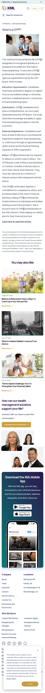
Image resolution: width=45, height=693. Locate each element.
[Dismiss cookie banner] (37, 650)
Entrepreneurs (8, 630)
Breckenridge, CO (31, 592)
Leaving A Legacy (31, 618)
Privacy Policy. (11, 678)
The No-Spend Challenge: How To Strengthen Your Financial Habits (17, 385)
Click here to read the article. (17, 221)
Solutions (6, 587)
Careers (5, 592)
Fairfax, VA (28, 583)
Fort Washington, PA (32, 587)
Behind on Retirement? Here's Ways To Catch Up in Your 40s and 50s (19, 300)
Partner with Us (8, 596)
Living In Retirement (10, 618)
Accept (30, 684)
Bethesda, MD (29, 579)
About (4, 579)
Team (4, 583)
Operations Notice (19, 2)
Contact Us (6, 600)
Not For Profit (29, 630)
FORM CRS (6, 2)
